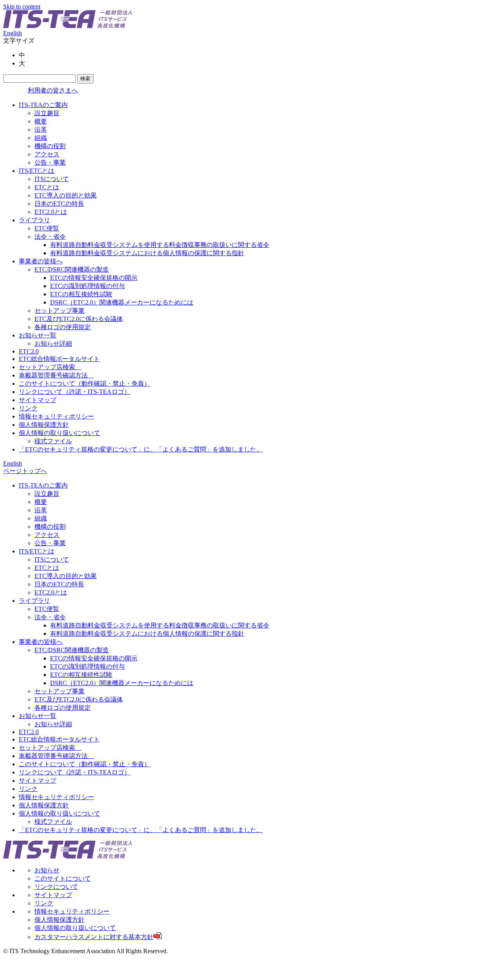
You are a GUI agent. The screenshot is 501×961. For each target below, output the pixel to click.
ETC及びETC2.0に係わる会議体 (78, 318)
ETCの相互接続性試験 (81, 294)
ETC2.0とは (50, 212)
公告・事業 (50, 162)
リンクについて (56, 886)
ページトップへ (25, 471)
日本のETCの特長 (59, 203)
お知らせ (46, 870)
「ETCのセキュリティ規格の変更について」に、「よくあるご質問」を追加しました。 (141, 449)
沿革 (40, 129)
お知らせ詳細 (53, 343)
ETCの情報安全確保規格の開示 (93, 277)
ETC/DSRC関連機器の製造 (71, 269)
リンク (28, 408)
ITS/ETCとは (36, 170)
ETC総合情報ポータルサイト (59, 358)
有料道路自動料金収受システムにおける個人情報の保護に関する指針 (147, 253)
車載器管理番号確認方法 (56, 375)
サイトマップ (37, 400)
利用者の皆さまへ (53, 90)
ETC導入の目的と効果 (65, 195)
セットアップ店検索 (50, 367)
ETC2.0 (29, 351)
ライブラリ (34, 220)
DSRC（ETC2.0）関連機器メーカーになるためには (121, 302)
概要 (40, 121)
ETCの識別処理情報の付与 (87, 286)
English (12, 33)
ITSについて (51, 179)
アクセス (46, 154)
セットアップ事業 (59, 310)
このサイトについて (62, 878)
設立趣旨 (46, 113)
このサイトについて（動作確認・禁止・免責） (84, 383)
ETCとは (46, 187)
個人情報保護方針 (44, 424)
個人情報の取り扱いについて (59, 433)
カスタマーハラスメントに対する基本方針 (97, 937)
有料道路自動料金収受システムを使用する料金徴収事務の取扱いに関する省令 (159, 244)
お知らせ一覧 (37, 335)
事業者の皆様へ (41, 261)
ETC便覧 (46, 228)
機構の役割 (50, 146)
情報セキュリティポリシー (56, 416)
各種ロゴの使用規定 (62, 327)
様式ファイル (53, 441)
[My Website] (67, 26)
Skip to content (21, 6)
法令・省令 (50, 236)
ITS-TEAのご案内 (43, 105)
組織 (40, 137)
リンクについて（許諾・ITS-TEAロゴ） (74, 391)
